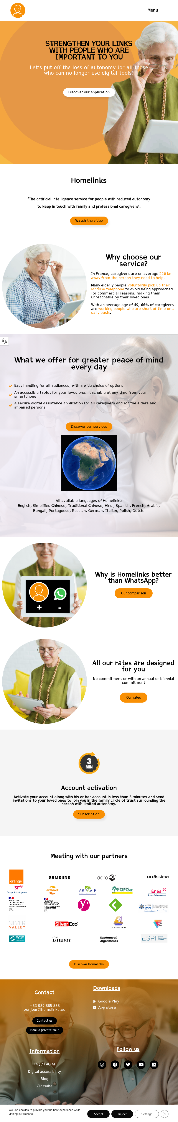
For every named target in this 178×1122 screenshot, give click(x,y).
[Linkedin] (154, 1064)
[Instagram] (102, 1064)
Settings (146, 1114)
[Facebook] (115, 1064)
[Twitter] (128, 1064)
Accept (98, 1114)
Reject (122, 1114)
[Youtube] (141, 1064)
